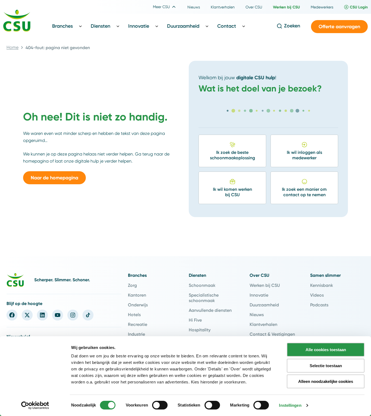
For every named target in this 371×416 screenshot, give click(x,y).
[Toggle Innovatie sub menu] (157, 26)
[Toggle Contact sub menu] (244, 26)
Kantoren (137, 295)
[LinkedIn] (42, 315)
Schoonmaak (202, 285)
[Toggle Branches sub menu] (80, 26)
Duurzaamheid (264, 304)
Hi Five (195, 320)
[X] (27, 315)
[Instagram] (72, 315)
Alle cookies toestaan (326, 349)
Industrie (136, 334)
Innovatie (259, 295)
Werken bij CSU (265, 285)
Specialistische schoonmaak (204, 297)
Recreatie (137, 324)
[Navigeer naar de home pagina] (16, 21)
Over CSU (259, 275)
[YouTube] (57, 315)
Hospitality (199, 329)
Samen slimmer (325, 275)
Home (12, 47)
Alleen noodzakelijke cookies (325, 381)
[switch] (160, 405)
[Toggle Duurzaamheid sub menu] (207, 26)
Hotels (134, 314)
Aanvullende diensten (210, 310)
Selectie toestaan (326, 365)
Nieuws (257, 314)
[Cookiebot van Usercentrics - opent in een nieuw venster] (35, 405)
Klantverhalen (263, 324)
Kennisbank (321, 285)
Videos (317, 295)
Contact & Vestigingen (272, 334)
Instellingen (290, 405)
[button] (339, 26)
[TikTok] (88, 315)
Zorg (132, 285)
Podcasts (319, 304)
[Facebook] (12, 315)
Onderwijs (138, 304)
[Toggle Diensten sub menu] (118, 26)
